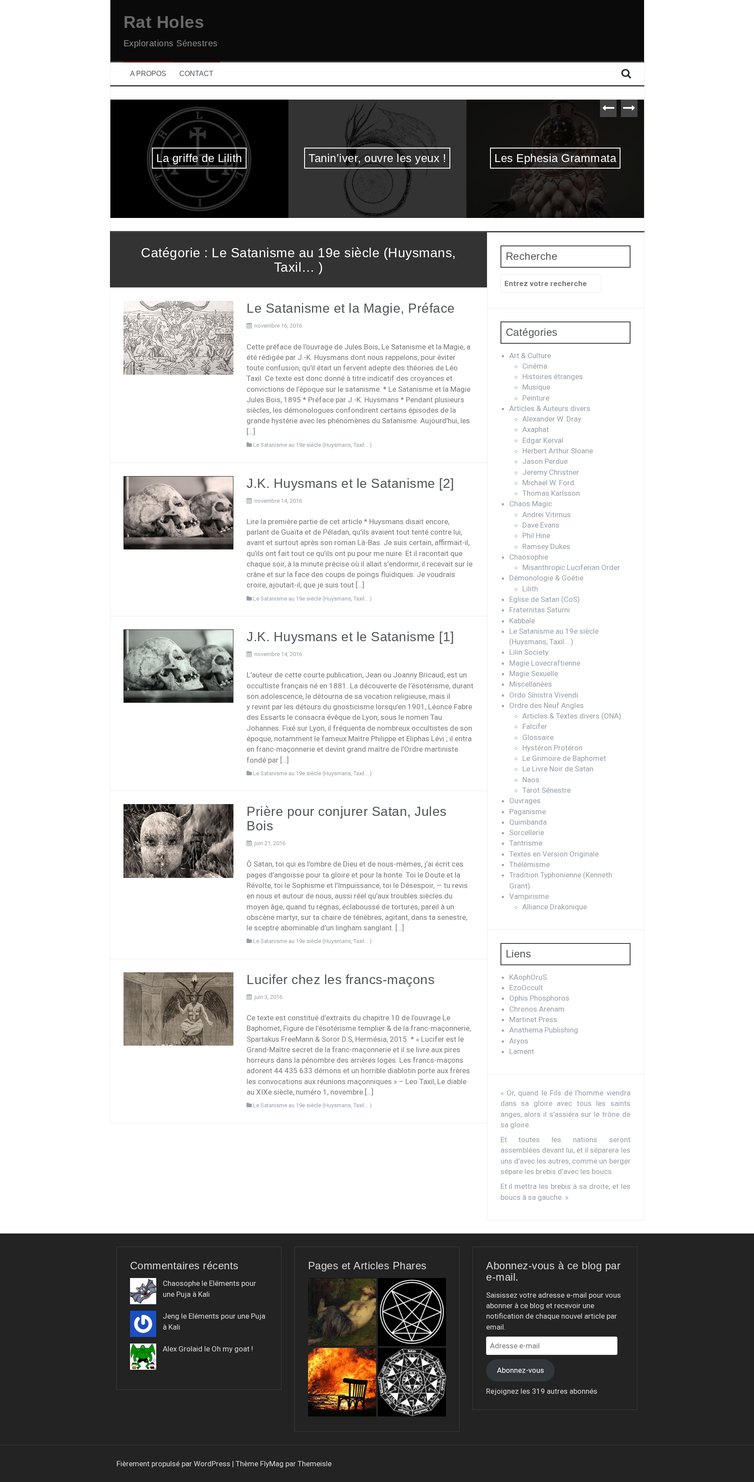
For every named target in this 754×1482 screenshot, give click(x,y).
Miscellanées (530, 684)
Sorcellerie (526, 832)
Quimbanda (528, 822)
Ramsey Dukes (546, 546)
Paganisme (527, 811)
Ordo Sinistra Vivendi (543, 695)
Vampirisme (529, 896)
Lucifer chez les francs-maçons (341, 979)
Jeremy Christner (550, 472)
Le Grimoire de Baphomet (564, 758)
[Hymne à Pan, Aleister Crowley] (342, 1312)
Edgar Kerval (542, 440)
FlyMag (272, 1463)
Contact (196, 73)
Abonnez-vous (520, 1370)
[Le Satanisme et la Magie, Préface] (178, 337)
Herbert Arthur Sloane (557, 450)
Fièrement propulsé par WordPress (174, 1463)
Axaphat (535, 429)
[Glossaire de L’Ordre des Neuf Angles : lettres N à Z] (412, 1312)
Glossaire (538, 737)
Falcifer (534, 726)
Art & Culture (530, 355)
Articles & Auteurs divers (549, 408)
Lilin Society (528, 652)
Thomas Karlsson (551, 493)
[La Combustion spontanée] (342, 1382)
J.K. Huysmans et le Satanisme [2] (350, 483)
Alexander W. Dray (551, 419)
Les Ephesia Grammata (377, 158)
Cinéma (534, 366)
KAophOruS (528, 977)
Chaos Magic (530, 503)
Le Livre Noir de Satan (557, 768)
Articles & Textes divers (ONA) (571, 716)
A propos (148, 73)
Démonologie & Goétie (546, 577)
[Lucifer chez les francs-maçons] (178, 1008)
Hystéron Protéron (552, 747)
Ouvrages (525, 800)
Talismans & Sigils (555, 158)
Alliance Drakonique (554, 906)
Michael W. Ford (548, 482)
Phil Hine (536, 535)
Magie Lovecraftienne (544, 663)
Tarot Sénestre (546, 790)
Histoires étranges (552, 376)
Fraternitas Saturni (539, 609)
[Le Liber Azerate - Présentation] (412, 1382)
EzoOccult (526, 987)
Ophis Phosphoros (539, 998)
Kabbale (522, 620)
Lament (521, 1051)
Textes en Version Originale (554, 854)
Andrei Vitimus (546, 514)
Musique (536, 387)
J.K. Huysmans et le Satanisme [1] (350, 636)
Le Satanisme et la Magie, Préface (351, 308)
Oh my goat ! (232, 1348)
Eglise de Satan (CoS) (544, 599)
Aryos (518, 1040)
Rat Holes (164, 22)
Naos (530, 779)
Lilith (530, 588)
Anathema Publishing (543, 1030)
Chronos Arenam (537, 1009)
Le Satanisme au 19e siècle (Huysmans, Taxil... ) (312, 445)
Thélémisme (529, 864)
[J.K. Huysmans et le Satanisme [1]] (178, 665)
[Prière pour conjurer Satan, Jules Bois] (178, 840)
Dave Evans (540, 525)
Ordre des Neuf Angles (546, 705)
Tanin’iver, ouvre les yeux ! (199, 158)
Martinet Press (533, 1019)
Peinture (535, 398)
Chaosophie (528, 557)
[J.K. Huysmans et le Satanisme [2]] (178, 512)
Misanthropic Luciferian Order (571, 567)
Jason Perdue (545, 461)
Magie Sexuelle (533, 673)
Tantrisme (525, 843)
